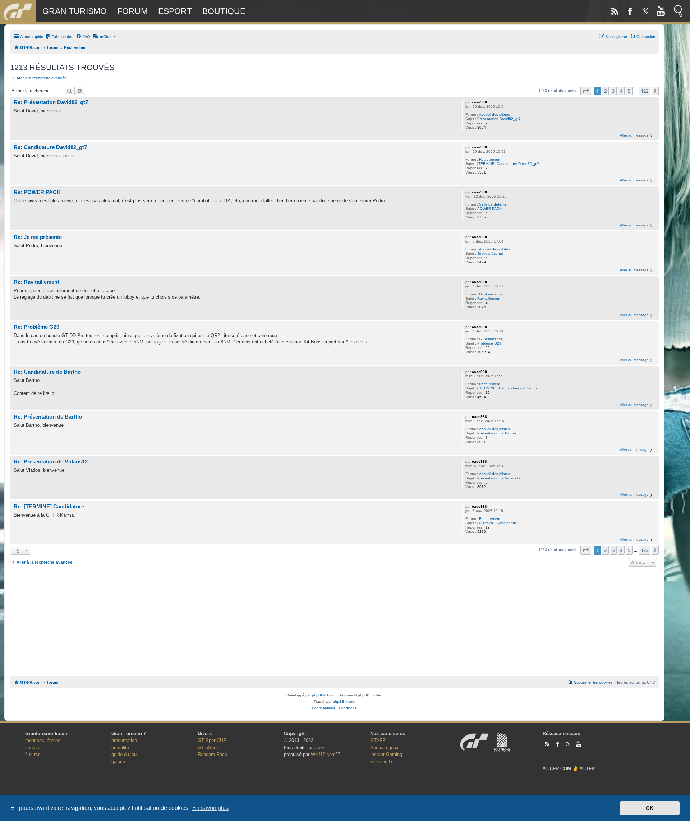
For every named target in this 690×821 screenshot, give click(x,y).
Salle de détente (493, 204)
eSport (175, 11)
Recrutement (489, 159)
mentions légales (42, 740)
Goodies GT (382, 761)
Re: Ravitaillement (36, 282)
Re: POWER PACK (37, 192)
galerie (118, 761)
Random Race (212, 754)
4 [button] (621, 91)
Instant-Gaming (386, 754)
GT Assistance (491, 294)
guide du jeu (124, 754)
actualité (120, 747)
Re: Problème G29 (36, 327)
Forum (132, 11)
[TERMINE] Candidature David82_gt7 (508, 164)
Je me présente (490, 253)
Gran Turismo (74, 11)
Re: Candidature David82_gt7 (50, 147)
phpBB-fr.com (344, 702)
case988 (479, 102)
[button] (585, 91)
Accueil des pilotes (494, 114)
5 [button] (629, 91)
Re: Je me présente (38, 237)
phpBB (317, 695)
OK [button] (649, 808)
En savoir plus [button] (210, 808)
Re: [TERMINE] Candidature (49, 506)
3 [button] (613, 91)
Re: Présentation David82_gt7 (51, 102)
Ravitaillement (488, 298)
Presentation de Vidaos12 (499, 478)
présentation (124, 740)
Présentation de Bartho (496, 433)
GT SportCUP (212, 740)
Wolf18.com (323, 754)
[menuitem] (59, 36)
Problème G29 (489, 343)
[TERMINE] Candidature (497, 523)
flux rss (33, 754)
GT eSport (208, 747)
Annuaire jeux (384, 747)
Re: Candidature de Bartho (47, 372)
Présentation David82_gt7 (499, 119)
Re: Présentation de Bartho (48, 417)
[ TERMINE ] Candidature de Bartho (507, 388)
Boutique (223, 11)
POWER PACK (489, 209)
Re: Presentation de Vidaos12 (51, 461)
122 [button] (644, 91)
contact (33, 747)
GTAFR (378, 740)
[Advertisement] (334, 620)
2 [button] (605, 91)
